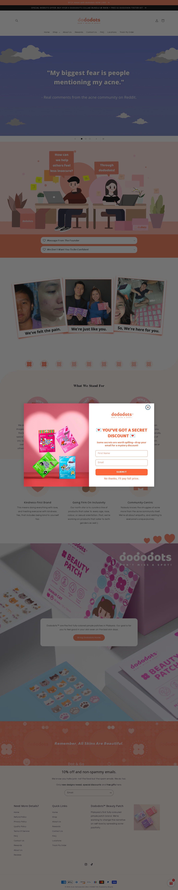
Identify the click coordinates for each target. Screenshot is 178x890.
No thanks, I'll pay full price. (121, 478)
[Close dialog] (148, 407)
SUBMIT (121, 472)
